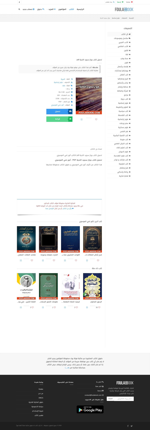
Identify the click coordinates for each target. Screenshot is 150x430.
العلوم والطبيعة (122, 107)
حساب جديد (28, 9)
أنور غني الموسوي (57, 105)
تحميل (57, 111)
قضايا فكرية (123, 176)
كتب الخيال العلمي (121, 143)
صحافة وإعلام (123, 87)
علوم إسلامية (116, 18)
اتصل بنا (99, 382)
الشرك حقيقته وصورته (49, 255)
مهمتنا (128, 2)
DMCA (41, 397)
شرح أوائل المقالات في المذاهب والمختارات (92, 255)
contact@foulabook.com (93, 395)
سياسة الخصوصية (37, 406)
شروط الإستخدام (37, 411)
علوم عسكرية (123, 127)
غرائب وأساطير (122, 83)
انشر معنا (98, 386)
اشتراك (110, 398)
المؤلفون (62, 9)
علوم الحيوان (123, 151)
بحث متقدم (109, 2)
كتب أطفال (124, 74)
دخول (39, 9)
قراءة (57, 119)
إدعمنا (100, 390)
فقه (63, 85)
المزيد (51, 9)
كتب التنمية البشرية (120, 135)
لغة (127, 54)
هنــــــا (67, 367)
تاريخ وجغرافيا (123, 78)
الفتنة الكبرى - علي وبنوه (26, 302)
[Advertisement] (59, 42)
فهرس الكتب (38, 415)
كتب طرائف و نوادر (121, 159)
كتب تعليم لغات (122, 147)
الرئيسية (80, 9)
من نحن (40, 393)
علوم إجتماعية (123, 119)
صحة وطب (124, 58)
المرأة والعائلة (122, 91)
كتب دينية (124, 99)
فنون (126, 62)
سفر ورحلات (123, 123)
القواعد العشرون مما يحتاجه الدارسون (70, 255)
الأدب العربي (123, 42)
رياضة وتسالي (122, 172)
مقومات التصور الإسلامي (48, 302)
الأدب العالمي (123, 46)
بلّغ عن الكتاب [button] (67, 208)
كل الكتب (124, 34)
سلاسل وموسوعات (121, 38)
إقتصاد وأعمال (122, 66)
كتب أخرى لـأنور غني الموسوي (90, 221)
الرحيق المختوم (96, 302)
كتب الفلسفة (123, 115)
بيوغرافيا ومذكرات (121, 70)
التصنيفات (124, 18)
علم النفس (124, 131)
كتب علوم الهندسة (121, 155)
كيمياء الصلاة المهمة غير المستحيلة (70, 302)
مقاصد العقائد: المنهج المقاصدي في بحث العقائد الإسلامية (26, 255)
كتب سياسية (123, 111)
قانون (126, 50)
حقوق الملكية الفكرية (36, 402)
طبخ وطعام (124, 168)
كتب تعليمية (123, 164)
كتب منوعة (124, 139)
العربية (63, 79)
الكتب (71, 9)
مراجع (126, 95)
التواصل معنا (49, 208)
